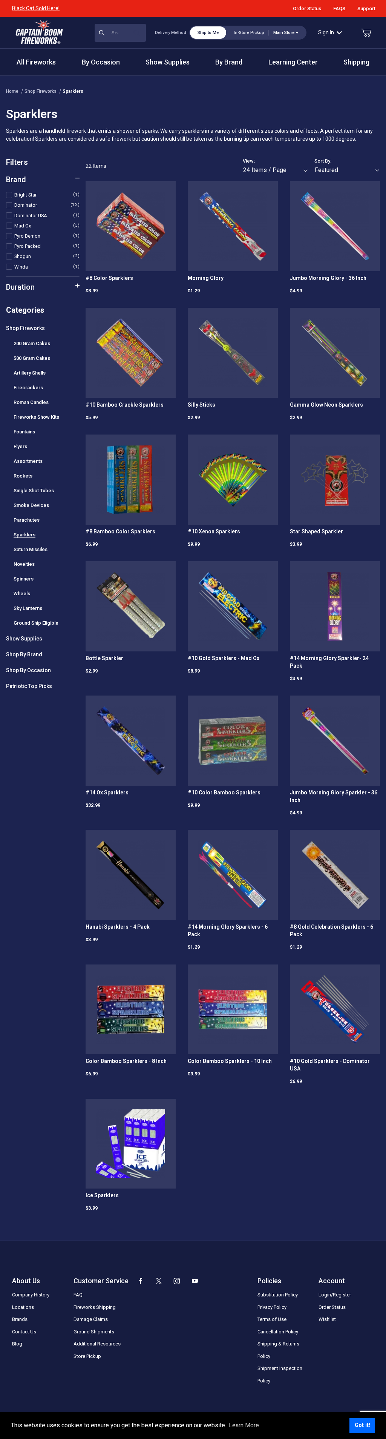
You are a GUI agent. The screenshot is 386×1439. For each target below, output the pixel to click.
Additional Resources (97, 1344)
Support (366, 8)
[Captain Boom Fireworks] (39, 32)
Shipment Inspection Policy (279, 1374)
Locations (23, 1307)
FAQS (339, 8)
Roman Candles (31, 402)
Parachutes (27, 520)
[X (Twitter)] (159, 1281)
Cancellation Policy (277, 1332)
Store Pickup (87, 1356)
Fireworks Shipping (95, 1307)
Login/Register (335, 1295)
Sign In (326, 32)
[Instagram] (176, 1281)
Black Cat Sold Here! (36, 8)
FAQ (78, 1295)
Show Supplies (24, 639)
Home (12, 91)
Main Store (283, 32)
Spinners (24, 579)
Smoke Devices (31, 505)
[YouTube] (195, 1281)
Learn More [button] (244, 1425)
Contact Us (24, 1332)
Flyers (20, 446)
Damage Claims (91, 1319)
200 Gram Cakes (32, 343)
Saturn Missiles (30, 549)
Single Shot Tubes (34, 490)
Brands (20, 1319)
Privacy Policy (271, 1307)
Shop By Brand (24, 654)
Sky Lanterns (28, 608)
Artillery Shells (30, 373)
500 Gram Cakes (32, 358)
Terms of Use (271, 1319)
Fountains (24, 432)
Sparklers (73, 91)
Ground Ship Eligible (36, 623)
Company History (30, 1295)
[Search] (137, 33)
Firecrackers (28, 387)
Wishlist (327, 1319)
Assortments (28, 461)
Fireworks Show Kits (36, 417)
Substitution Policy (277, 1295)
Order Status (307, 8)
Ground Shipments (94, 1332)
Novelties (24, 564)
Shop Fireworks (41, 91)
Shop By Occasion (28, 670)
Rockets (23, 476)
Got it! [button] (362, 1425)
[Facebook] (141, 1281)
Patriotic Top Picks (29, 686)
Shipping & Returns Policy (278, 1350)
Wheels (22, 593)
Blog (17, 1344)
